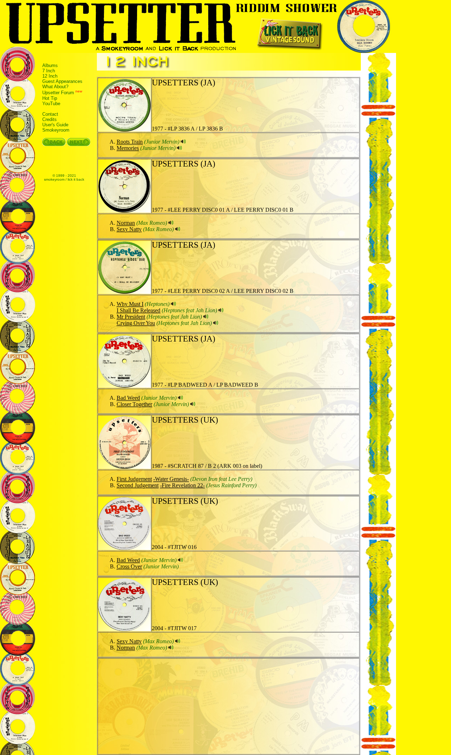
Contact (50, 114)
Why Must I (130, 304)
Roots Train (130, 142)
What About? (55, 86)
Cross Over (129, 566)
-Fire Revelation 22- (182, 485)
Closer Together (134, 404)
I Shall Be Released (138, 310)
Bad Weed (128, 398)
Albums (50, 65)
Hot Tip (49, 98)
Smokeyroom (55, 130)
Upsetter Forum (58, 93)
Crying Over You (136, 323)
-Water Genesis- (171, 479)
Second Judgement (138, 485)
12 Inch (49, 76)
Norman (126, 223)
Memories (128, 148)
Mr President (131, 317)
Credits (49, 119)
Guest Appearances (62, 81)
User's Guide (55, 124)
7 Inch (48, 70)
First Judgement (134, 479)
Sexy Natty (129, 229)
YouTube (51, 103)
